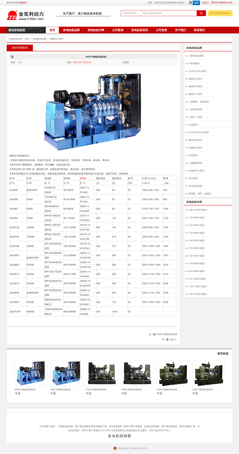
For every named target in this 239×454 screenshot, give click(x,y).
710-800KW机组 (196, 263)
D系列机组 (194, 63)
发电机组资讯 (139, 30)
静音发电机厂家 (99, 426)
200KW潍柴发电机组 (202, 389)
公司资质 (161, 30)
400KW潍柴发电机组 (167, 334)
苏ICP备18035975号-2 (160, 430)
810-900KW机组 (196, 271)
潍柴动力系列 (56, 39)
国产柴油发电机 (83, 426)
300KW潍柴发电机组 (131, 389)
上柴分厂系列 (195, 117)
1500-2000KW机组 (198, 294)
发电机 (83, 178)
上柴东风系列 (195, 109)
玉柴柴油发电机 (65, 426)
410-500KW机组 (196, 240)
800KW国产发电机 (133, 426)
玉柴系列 (193, 124)
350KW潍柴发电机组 (96, 389)
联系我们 (199, 30)
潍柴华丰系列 (195, 86)
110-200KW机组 (196, 217)
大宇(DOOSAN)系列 (199, 132)
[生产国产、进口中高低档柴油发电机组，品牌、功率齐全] (59, 15)
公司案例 (117, 30)
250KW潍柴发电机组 (167, 389)
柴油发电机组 (16, 30)
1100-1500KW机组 (198, 286)
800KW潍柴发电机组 (25, 389)
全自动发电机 (115, 426)
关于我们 (180, 30)
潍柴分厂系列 (195, 94)
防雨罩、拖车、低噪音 (200, 193)
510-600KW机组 (196, 248)
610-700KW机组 (196, 256)
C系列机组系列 (196, 56)
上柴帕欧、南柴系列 (199, 101)
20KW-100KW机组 (198, 210)
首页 (52, 30)
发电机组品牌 (71, 30)
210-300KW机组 (196, 225)
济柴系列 (193, 155)
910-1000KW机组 (197, 279)
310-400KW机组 (196, 233)
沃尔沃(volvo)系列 (198, 71)
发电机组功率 (96, 30)
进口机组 (193, 178)
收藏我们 (22, 2)
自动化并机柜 (195, 186)
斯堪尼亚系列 (195, 140)
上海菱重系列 (195, 163)
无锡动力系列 (195, 147)
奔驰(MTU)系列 (196, 170)
